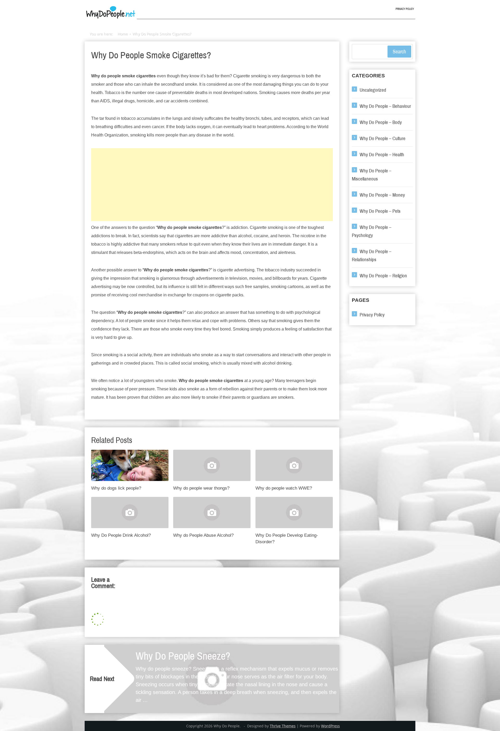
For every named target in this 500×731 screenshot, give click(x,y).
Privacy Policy (405, 9)
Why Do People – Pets (380, 211)
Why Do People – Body (381, 122)
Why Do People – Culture (382, 138)
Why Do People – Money (382, 195)
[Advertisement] (212, 184)
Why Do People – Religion (383, 275)
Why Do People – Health (382, 154)
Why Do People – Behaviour (385, 106)
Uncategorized (373, 90)
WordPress (330, 725)
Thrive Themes (283, 725)
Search (399, 51)
